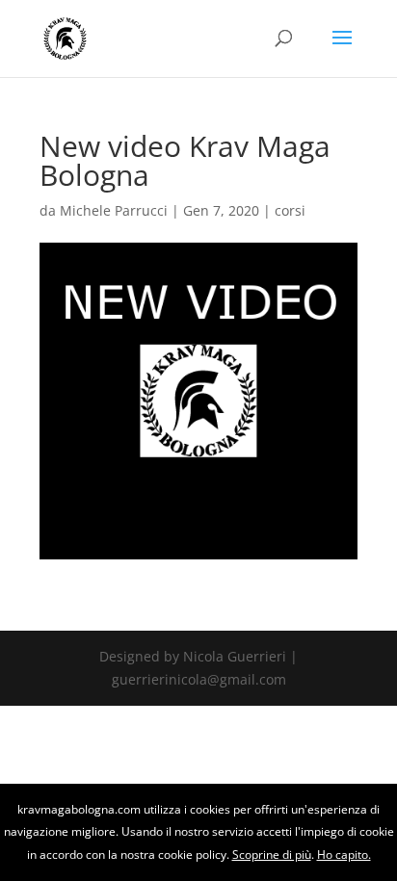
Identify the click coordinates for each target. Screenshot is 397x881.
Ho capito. (344, 854)
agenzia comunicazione (6, 794)
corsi (290, 210)
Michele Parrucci (114, 210)
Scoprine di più (271, 854)
